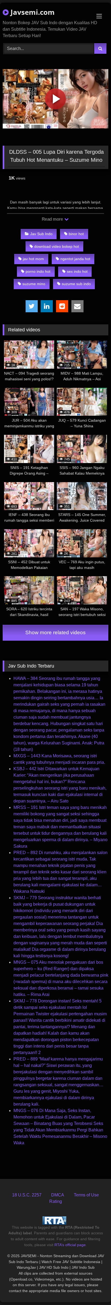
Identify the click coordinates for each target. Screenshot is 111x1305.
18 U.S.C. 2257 (26, 1195)
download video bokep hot (56, 246)
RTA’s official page (70, 1245)
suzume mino (33, 284)
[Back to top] (94, 1289)
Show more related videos (55, 632)
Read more (53, 219)
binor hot (76, 234)
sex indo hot (77, 271)
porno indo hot (38, 271)
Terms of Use (86, 1195)
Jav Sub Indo (41, 234)
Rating (55, 1201)
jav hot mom (33, 259)
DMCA (57, 1195)
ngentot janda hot (75, 259)
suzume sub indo (76, 284)
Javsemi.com (32, 12)
